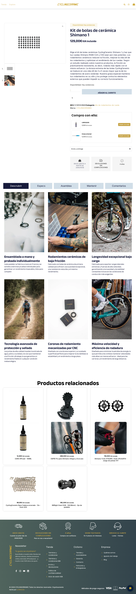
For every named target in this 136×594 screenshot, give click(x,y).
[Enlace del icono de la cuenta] (129, 4)
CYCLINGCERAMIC (84, 108)
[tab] (16, 186)
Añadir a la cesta (124, 124)
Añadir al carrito (107, 92)
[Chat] (130, 588)
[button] (125, 5)
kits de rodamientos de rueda (107, 105)
